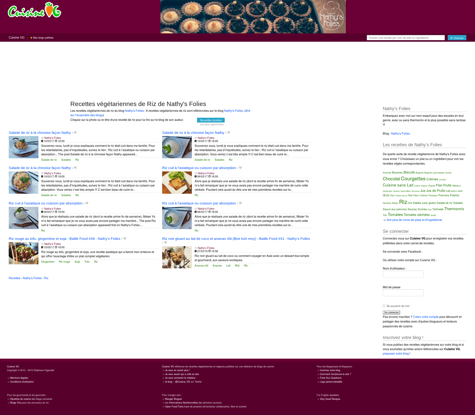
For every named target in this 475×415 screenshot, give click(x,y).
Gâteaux (456, 185)
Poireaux (433, 195)
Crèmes (432, 178)
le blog (168, 381)
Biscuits (409, 172)
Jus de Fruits (435, 190)
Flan (439, 185)
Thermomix (454, 208)
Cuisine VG (16, 37)
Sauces (412, 209)
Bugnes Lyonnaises (434, 172)
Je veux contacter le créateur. (180, 377)
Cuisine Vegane (421, 185)
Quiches (387, 202)
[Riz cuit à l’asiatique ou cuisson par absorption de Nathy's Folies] (177, 182)
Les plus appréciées (212, 124)
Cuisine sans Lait (398, 185)
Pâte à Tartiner (420, 195)
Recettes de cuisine (20, 399)
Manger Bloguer (173, 399)
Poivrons (443, 195)
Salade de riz (49, 159)
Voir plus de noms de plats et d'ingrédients (414, 220)
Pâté (410, 195)
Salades (66, 159)
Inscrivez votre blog (330, 370)
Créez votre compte (426, 317)
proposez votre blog (396, 353)
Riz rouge (64, 261)
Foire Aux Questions (330, 377)
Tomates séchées (417, 214)
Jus (422, 190)
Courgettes (413, 178)
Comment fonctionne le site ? (335, 374)
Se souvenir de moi (398, 306)
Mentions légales (19, 377)
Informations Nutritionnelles (183, 402)
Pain (392, 195)
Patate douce (401, 195)
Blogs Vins (16, 402)
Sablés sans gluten (424, 203)
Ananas (217, 265)
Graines (396, 191)
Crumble (442, 179)
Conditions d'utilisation (22, 381)
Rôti (237, 265)
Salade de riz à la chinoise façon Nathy (40, 133)
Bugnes (420, 172)
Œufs (386, 195)
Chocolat (391, 178)
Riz (77, 159)
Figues (431, 185)
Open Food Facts (174, 406)
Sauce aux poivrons (395, 209)
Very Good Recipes (330, 399)
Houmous (415, 191)
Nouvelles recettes (211, 120)
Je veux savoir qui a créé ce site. (182, 374)
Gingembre (47, 261)
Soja (77, 261)
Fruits (447, 185)
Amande (387, 172)
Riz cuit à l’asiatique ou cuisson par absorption (199, 168)
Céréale (448, 172)
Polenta (454, 195)
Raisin (395, 202)
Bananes (397, 172)
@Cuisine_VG (182, 381)
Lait (228, 265)
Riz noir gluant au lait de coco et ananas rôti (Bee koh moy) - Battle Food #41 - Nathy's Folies (236, 239)
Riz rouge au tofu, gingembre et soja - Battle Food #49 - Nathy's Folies (64, 239)
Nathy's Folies (134, 110)
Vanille (433, 215)
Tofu (87, 261)
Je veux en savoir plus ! (177, 370)
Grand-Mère (405, 191)
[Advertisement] (237, 71)
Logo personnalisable (331, 381)
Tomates (395, 214)
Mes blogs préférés (43, 37)
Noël (460, 190)
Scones (422, 209)
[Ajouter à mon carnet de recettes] (75, 133)
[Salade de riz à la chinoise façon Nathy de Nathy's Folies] (23, 147)
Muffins (454, 191)
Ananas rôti (201, 265)
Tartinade (437, 209)
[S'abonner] (42, 138)
